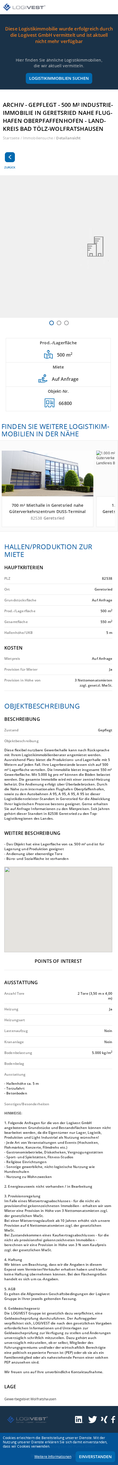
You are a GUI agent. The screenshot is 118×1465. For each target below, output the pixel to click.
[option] (59, 246)
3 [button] (66, 323)
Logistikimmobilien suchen (59, 78)
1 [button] (51, 323)
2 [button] (59, 323)
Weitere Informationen (52, 1456)
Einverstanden (95, 1456)
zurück (9, 167)
